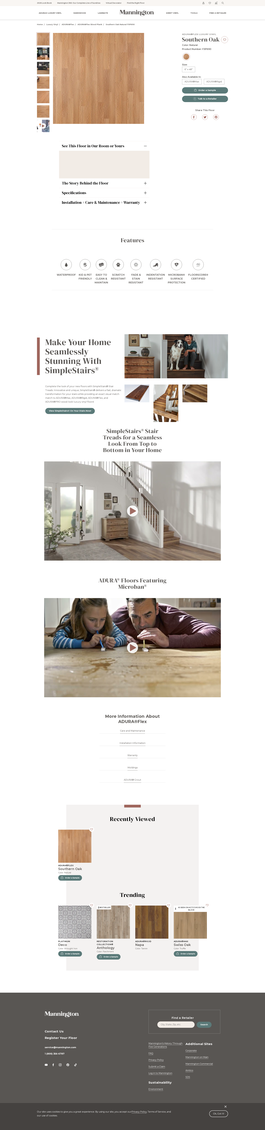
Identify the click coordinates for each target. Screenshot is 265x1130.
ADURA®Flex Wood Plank (90, 24)
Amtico (189, 1070)
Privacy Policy (156, 1060)
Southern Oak (70, 869)
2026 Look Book (44, 3)
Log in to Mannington (160, 1073)
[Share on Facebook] (194, 117)
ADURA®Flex (68, 24)
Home (40, 24)
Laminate (103, 13)
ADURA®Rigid (214, 81)
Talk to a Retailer (207, 98)
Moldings (133, 767)
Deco (62, 945)
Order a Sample (72, 878)
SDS (188, 1077)
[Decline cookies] (225, 1105)
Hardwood (79, 13)
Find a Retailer (217, 13)
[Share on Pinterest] (216, 117)
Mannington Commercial (199, 1063)
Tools (194, 13)
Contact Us (54, 1031)
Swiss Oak (182, 945)
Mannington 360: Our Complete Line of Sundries (78, 3)
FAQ (151, 1053)
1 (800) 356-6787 (54, 1053)
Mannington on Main (197, 1057)
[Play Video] (43, 126)
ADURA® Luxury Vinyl (50, 13)
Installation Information (132, 743)
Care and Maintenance (132, 730)
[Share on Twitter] (205, 117)
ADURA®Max (192, 81)
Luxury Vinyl (52, 24)
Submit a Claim (157, 1066)
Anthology (106, 948)
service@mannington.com (60, 1047)
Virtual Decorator (113, 3)
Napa (139, 945)
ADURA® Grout (132, 780)
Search (204, 1024)
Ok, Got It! (218, 1113)
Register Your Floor (61, 1038)
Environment (156, 1089)
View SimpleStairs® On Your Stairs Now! (70, 411)
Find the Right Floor (136, 3)
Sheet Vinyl (172, 13)
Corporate (191, 1050)
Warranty (132, 755)
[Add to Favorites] (224, 39)
